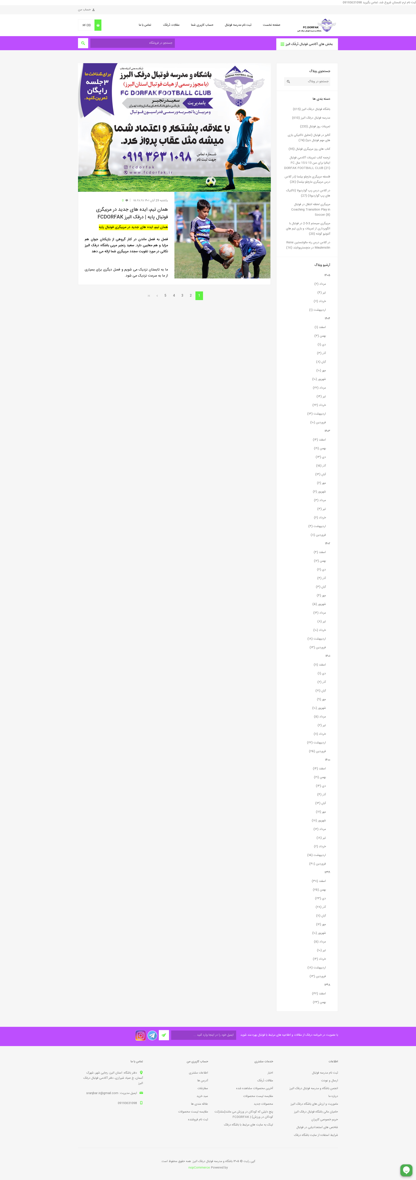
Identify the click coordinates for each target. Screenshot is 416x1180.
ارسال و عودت (329, 1080)
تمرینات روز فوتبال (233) (315, 126)
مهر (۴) (321, 595)
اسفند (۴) (320, 552)
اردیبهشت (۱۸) (316, 638)
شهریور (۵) (319, 604)
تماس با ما (145, 25)
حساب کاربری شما (202, 25)
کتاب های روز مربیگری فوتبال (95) (309, 149)
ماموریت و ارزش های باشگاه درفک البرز (314, 1104)
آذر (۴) (321, 578)
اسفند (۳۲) (319, 993)
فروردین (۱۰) (318, 422)
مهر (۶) (321, 483)
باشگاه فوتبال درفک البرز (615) (311, 109)
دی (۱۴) (321, 786)
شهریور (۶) (319, 491)
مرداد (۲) (320, 284)
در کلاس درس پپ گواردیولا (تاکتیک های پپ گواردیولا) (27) (308, 193)
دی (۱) (322, 344)
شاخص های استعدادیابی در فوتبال (317, 1127)
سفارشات (202, 1088)
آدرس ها (202, 1080)
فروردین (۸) (318, 535)
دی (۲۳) (320, 898)
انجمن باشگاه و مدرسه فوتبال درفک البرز (313, 1088)
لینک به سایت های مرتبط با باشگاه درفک (248, 1124)
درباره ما (333, 1096)
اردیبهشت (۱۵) (316, 855)
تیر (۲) (322, 725)
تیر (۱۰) (321, 950)
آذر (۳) (321, 353)
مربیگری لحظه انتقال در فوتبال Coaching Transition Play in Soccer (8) (310, 209)
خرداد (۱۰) (319, 630)
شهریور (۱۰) (319, 379)
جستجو (288, 81)
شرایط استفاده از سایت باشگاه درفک (316, 1135)
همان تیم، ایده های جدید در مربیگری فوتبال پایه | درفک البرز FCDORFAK (132, 213)
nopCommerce (199, 1167)
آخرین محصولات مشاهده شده (254, 1088)
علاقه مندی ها (199, 1104)
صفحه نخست (271, 25)
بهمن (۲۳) (319, 1002)
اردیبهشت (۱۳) (316, 413)
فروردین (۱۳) (318, 647)
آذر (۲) (321, 682)
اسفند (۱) (320, 327)
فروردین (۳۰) (317, 864)
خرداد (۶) (320, 517)
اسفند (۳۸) (319, 881)
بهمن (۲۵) (319, 889)
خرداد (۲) (320, 846)
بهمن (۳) (320, 336)
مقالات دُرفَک (171, 25)
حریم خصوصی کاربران (324, 1119)
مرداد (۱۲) (320, 829)
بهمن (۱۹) (320, 448)
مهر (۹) (321, 699)
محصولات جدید (263, 1104)
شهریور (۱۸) (319, 820)
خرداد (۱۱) (320, 734)
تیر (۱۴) (321, 396)
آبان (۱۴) (320, 474)
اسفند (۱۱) (320, 664)
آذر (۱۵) (321, 465)
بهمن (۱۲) (320, 561)
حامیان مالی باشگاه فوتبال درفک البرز (316, 1111)
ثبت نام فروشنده (198, 1119)
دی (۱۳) (321, 457)
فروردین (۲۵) (317, 751)
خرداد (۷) (320, 301)
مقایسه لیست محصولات (258, 1096)
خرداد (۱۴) (319, 959)
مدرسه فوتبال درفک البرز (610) (311, 118)
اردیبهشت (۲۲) (316, 742)
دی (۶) (321, 569)
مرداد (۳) (320, 500)
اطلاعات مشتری (198, 1073)
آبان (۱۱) (321, 915)
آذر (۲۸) (321, 907)
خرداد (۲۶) (319, 405)
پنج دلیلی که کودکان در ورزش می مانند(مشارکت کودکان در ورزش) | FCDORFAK (243, 1114)
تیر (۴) (321, 292)
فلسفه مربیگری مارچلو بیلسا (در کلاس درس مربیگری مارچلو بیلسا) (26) (307, 179)
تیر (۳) (321, 509)
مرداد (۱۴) (319, 613)
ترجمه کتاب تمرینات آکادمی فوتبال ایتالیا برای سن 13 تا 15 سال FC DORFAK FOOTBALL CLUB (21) (307, 163)
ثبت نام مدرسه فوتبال (238, 25)
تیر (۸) (321, 621)
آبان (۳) (321, 587)
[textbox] (311, 81)
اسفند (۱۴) (319, 439)
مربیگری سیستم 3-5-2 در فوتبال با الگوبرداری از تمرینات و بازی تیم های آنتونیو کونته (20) (308, 228)
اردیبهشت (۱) (317, 310)
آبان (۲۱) (320, 690)
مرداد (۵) (320, 716)
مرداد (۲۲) (319, 388)
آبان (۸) (321, 362)
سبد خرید (202, 1096)
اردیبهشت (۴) (317, 526)
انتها (149, 295)
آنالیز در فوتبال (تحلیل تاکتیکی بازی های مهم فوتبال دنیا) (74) (309, 138)
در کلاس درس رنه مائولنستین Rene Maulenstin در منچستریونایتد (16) (308, 245)
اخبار (270, 1073)
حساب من (84, 9)
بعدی (157, 295)
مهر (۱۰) (321, 370)
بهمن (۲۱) (320, 777)
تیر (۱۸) (321, 838)
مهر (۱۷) (321, 812)
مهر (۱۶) (321, 924)
